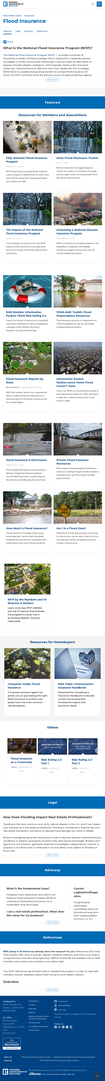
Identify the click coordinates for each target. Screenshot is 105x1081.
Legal (17, 31)
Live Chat (62, 1010)
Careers (32, 1005)
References (42, 31)
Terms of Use (34, 1030)
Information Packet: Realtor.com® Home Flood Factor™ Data (74, 382)
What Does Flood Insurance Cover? (36, 1057)
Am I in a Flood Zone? (71, 528)
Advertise (32, 1009)
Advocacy (28, 31)
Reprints (32, 1012)
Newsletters (34, 1001)
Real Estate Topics (12, 15)
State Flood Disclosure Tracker (77, 158)
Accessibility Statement (38, 1026)
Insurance (29, 15)
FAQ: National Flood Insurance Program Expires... (60, 1060)
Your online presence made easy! (58, 1074)
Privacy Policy (34, 1023)
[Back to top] (97, 1076)
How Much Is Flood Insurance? (26, 528)
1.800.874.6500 (64, 1005)
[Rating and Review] (12, 1049)
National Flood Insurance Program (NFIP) (31, 55)
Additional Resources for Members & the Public (39, 1017)
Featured (7, 31)
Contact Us (62, 1001)
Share (10, 42)
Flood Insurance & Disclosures (26, 460)
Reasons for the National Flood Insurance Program (74, 1057)
